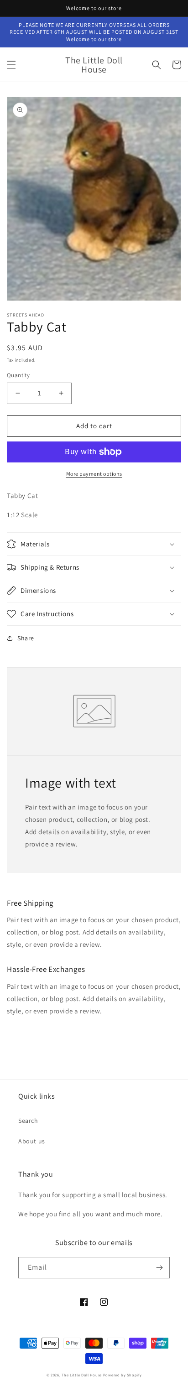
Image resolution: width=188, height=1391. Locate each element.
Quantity (18, 375)
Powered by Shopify (122, 1374)
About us (31, 1141)
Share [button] (25, 638)
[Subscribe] (159, 1267)
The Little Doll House (82, 1374)
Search (28, 1120)
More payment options (94, 473)
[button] (11, 65)
